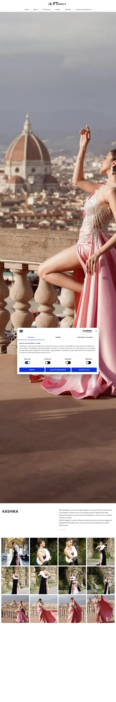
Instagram (62, 529)
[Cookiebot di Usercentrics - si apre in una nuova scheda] (84, 331)
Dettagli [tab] (58, 337)
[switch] (47, 362)
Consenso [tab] (31, 337)
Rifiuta (32, 370)
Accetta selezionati (58, 370)
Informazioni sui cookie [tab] (85, 337)
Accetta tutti (84, 370)
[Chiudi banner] (96, 331)
